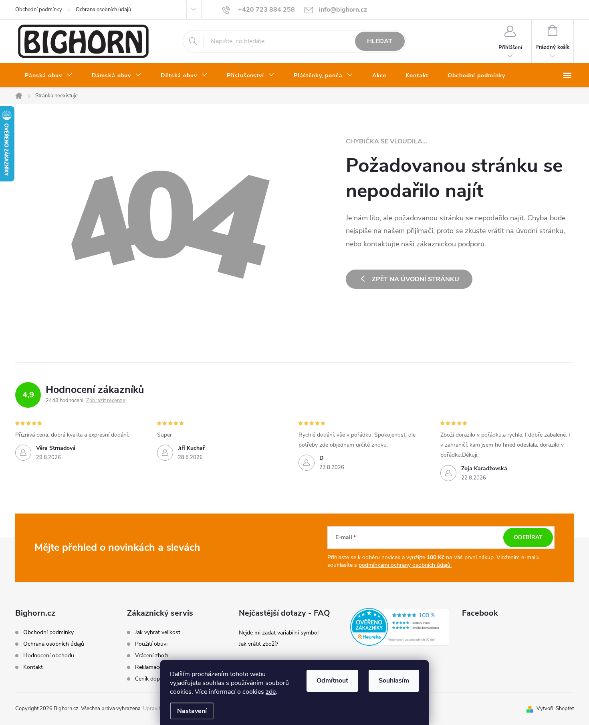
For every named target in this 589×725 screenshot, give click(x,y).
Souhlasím (394, 680)
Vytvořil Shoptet (555, 708)
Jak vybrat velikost (157, 632)
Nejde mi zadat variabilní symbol (279, 632)
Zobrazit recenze (105, 400)
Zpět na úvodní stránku (415, 279)
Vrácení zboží (151, 655)
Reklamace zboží (156, 667)
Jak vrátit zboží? (258, 644)
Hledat (379, 41)
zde (271, 691)
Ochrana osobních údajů (103, 9)
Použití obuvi (151, 644)
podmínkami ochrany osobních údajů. (405, 565)
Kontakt (33, 667)
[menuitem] (48, 75)
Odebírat (528, 537)
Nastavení (192, 711)
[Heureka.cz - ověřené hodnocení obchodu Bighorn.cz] (399, 627)
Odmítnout (332, 680)
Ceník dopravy (152, 679)
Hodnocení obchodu (48, 655)
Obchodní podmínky (38, 9)
